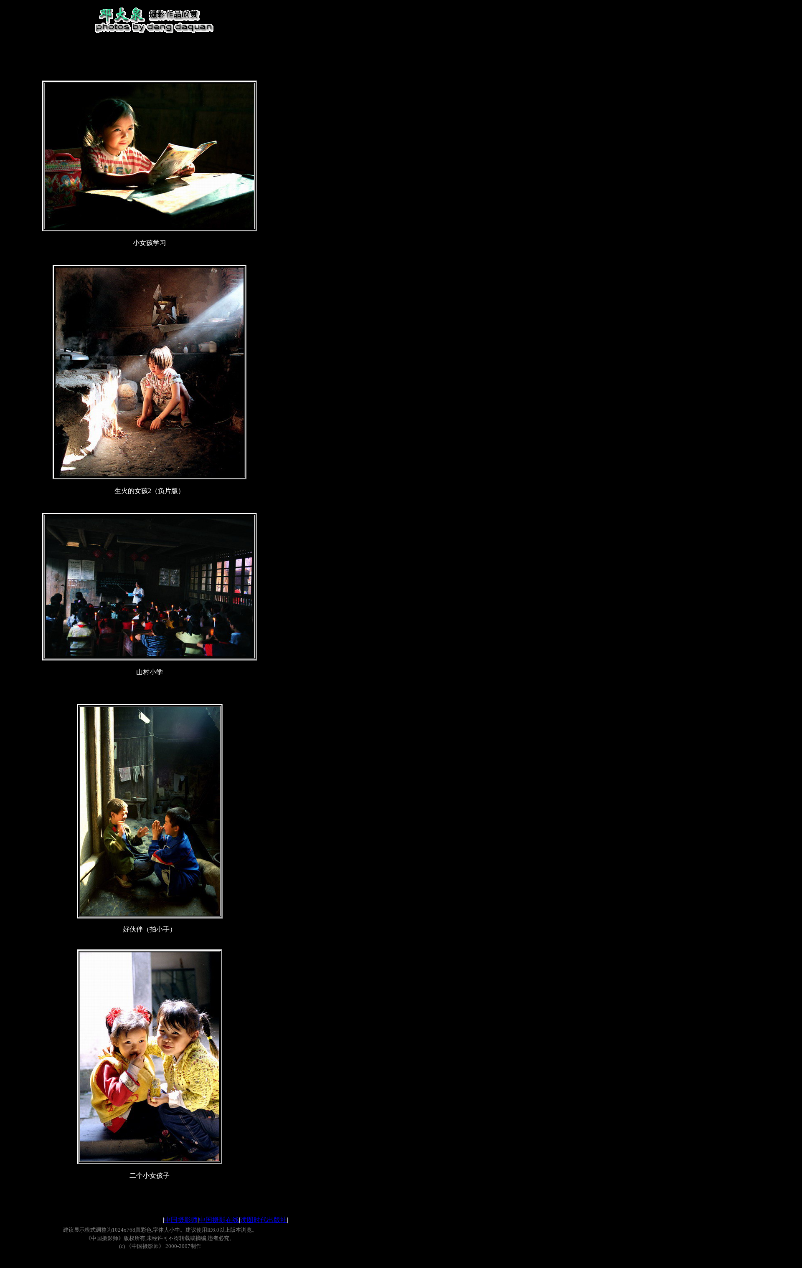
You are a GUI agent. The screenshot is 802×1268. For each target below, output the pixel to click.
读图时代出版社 (263, 1219)
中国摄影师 (181, 1219)
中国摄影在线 (219, 1219)
